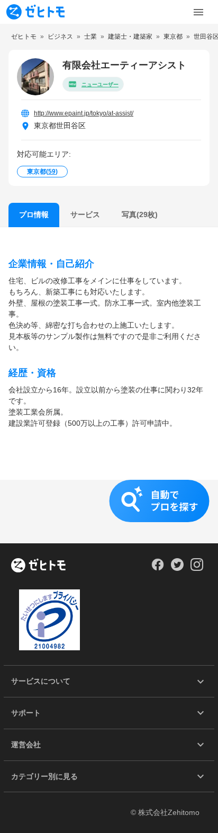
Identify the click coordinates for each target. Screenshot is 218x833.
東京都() (42, 171)
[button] (109, 511)
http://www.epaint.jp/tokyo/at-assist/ (83, 113)
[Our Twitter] (177, 568)
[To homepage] (35, 12)
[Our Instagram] (197, 568)
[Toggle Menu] (198, 12)
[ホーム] (38, 566)
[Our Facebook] (157, 568)
